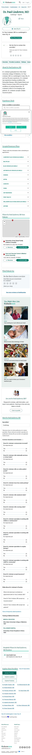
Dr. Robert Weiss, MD (8, 705)
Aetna (5, 179)
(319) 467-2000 (23, 260)
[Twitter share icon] (27, 748)
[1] (10, 55)
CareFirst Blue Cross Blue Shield (13, 157)
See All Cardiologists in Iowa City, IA (11, 714)
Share (22, 18)
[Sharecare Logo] (10, 2)
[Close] (29, 112)
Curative (6, 184)
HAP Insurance (7, 192)
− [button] (4, 224)
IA (19, 7)
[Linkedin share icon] (25, 748)
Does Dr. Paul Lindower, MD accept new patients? (14, 606)
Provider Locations (14, 62)
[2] (13, 55)
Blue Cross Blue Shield (10, 166)
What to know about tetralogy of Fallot (14, 342)
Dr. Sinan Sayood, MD (8, 708)
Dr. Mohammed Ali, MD (23, 684)
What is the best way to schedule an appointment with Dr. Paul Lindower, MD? (14, 593)
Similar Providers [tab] (9, 673)
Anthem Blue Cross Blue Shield (12, 170)
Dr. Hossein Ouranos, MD (9, 693)
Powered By (4, 717)
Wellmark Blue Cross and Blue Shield (14, 201)
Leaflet (16, 236)
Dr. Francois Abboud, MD (9, 699)
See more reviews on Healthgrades (16, 292)
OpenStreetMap (22, 236)
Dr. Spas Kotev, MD (24, 690)
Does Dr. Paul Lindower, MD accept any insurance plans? (13, 600)
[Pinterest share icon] (29, 748)
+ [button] (4, 221)
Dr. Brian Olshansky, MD (23, 705)
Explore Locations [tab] (9, 677)
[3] (16, 55)
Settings (16, 130)
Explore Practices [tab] (9, 680)
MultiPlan (6, 161)
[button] (22, 439)
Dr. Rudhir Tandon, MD (8, 684)
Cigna (5, 188)
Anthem (5, 206)
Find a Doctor (5, 7)
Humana (5, 175)
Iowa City (23, 7)
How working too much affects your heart (15, 323)
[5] (20, 55)
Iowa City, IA (16, 29)
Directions (10, 247)
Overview (5, 62)
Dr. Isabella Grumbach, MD (9, 702)
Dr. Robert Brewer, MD (8, 687)
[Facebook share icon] (20, 748)
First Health (7, 197)
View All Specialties (24, 669)
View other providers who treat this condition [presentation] (13, 134)
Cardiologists (13, 7)
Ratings (24, 62)
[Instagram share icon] (22, 748)
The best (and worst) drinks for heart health (15, 360)
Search (20, 2)
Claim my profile (16, 410)
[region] (16, 122)
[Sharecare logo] (16, 746)
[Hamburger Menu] (4, 2)
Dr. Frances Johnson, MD (9, 690)
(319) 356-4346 (23, 247)
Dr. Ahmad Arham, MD (8, 696)
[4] (18, 55)
